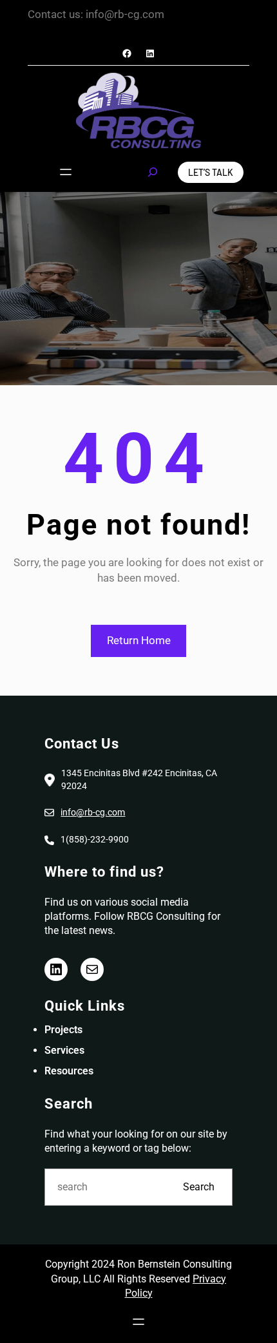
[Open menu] (65, 172)
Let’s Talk (210, 172)
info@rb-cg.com (93, 812)
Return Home (139, 640)
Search (199, 1187)
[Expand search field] (152, 172)
